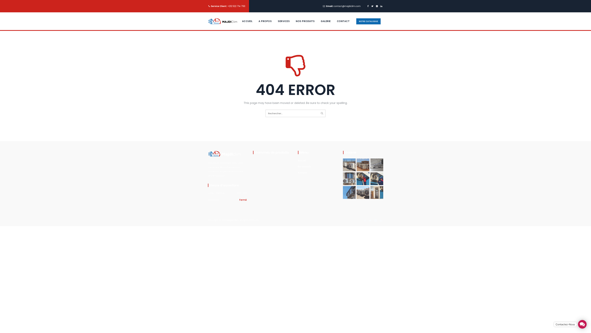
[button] (582, 324)
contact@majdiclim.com (347, 6)
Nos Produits (305, 21)
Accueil (247, 21)
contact (343, 21)
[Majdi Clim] (222, 21)
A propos (265, 21)
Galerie (326, 21)
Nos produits (304, 166)
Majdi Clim (232, 220)
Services (284, 21)
